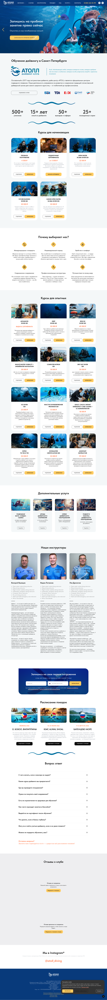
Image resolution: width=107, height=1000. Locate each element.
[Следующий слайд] (104, 29)
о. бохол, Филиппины (24, 729)
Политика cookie (53, 995)
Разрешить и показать (53, 890)
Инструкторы (41, 3)
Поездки (52, 3)
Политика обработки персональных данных (49, 689)
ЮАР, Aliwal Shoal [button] (53, 729)
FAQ (60, 3)
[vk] (103, 3)
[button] (47, 93)
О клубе (31, 3)
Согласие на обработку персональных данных (53, 994)
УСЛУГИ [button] (67, 3)
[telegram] (99, 3)
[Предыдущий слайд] (3, 29)
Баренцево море (83, 729)
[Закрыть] (103, 996)
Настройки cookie (53, 996)
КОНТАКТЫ (77, 3)
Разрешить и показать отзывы (53, 932)
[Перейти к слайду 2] (53, 51)
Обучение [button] (20, 3)
